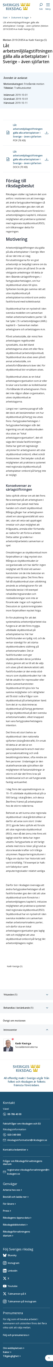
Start (5, 17)
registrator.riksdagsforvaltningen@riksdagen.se (28, 1171)
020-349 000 (14, 1134)
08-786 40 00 (14, 1114)
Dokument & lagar (20, 17)
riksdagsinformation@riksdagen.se (27, 1140)
